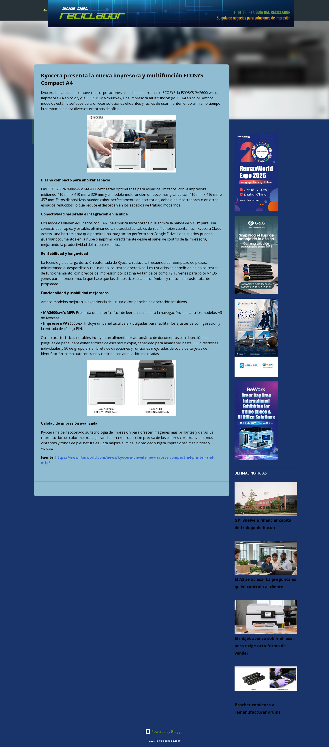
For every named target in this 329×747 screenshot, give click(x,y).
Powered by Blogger (167, 732)
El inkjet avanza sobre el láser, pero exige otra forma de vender (265, 646)
